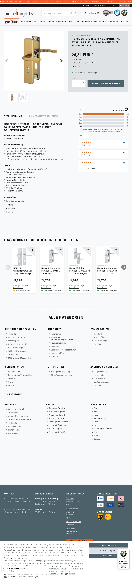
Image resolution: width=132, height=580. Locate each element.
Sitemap (69, 514)
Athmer (97, 408)
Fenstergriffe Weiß (57, 432)
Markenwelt (71, 533)
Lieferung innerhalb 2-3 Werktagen (49, 2)
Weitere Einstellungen (28, 577)
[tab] (16, 116)
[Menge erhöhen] (83, 81)
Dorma (97, 422)
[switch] (123, 566)
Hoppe (97, 415)
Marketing (39, 574)
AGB (68, 518)
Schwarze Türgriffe (57, 408)
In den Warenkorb (107, 83)
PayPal (72, 574)
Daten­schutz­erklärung (61, 571)
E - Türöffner (72, 21)
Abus (96, 432)
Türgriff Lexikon (72, 508)
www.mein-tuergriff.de (17, 512)
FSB (95, 425)
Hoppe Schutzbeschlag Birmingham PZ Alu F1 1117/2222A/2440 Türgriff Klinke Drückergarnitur (107, 271)
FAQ (67, 505)
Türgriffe (26, 21)
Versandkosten (91, 63)
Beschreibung (13, 116)
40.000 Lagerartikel (12, 2)
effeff (96, 436)
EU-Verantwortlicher (43, 116)
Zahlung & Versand (73, 521)
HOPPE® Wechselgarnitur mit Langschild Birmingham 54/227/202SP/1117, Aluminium (23, 271)
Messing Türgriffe (56, 418)
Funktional (12, 577)
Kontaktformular (72, 501)
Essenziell (12, 574)
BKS (95, 411)
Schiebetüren (56, 21)
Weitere (124, 21)
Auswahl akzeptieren (109, 550)
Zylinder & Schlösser (92, 21)
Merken (77, 66)
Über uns (70, 498)
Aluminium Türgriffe (58, 415)
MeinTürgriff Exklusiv (11, 21)
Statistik (25, 574)
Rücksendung (71, 531)
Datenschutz (71, 524)
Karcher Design (100, 418)
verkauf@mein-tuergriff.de (90, 13)
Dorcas (97, 439)
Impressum (70, 528)
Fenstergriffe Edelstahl (58, 422)
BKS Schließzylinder (57, 425)
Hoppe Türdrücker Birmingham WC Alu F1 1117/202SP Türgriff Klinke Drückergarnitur (79, 271)
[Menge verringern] (83, 85)
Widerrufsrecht (72, 512)
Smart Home (111, 21)
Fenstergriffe (40, 21)
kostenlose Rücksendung (88, 2)
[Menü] (127, 550)
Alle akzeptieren (109, 545)
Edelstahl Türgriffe (57, 411)
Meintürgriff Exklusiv (103, 429)
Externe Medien (56, 574)
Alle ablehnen (109, 555)
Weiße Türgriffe (55, 429)
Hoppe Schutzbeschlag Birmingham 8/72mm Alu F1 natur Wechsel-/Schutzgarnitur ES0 (52, 271)
